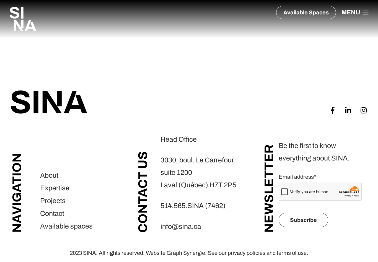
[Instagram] (363, 110)
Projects (53, 200)
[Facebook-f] (332, 110)
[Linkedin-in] (348, 110)
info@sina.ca (180, 226)
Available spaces (66, 226)
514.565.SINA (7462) (193, 205)
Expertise (54, 188)
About (49, 175)
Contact (52, 213)
